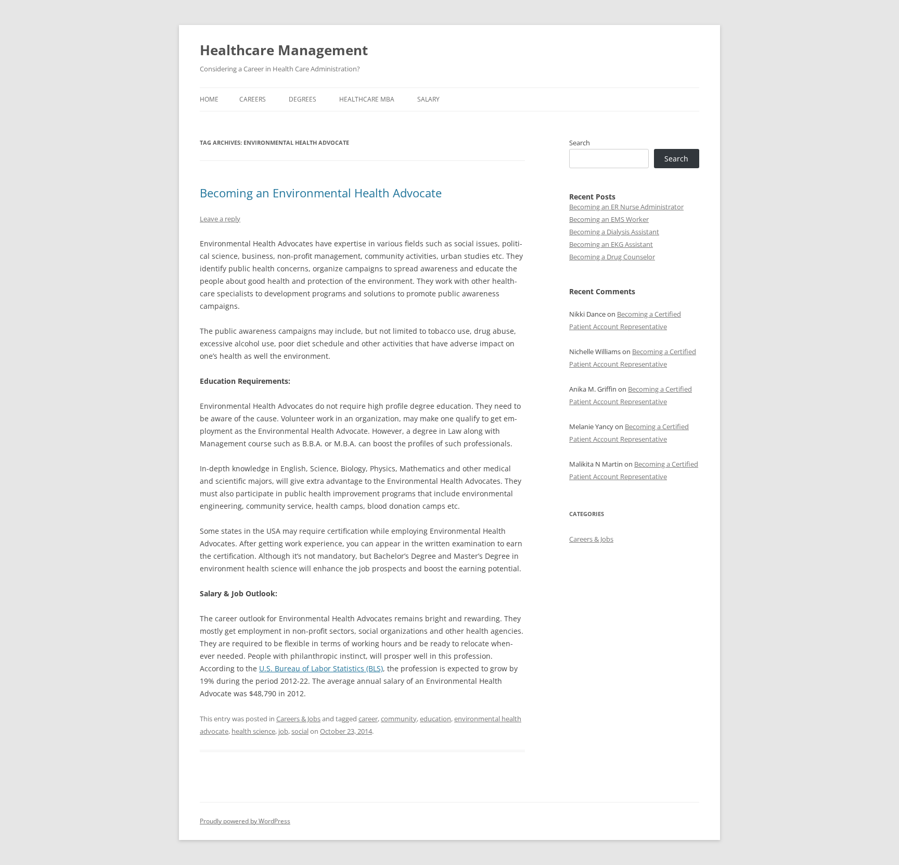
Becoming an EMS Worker (609, 219)
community (399, 718)
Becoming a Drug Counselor (612, 256)
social (300, 731)
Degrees (302, 99)
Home (209, 99)
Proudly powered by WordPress (245, 821)
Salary (428, 99)
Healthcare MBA (366, 99)
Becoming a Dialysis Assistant (614, 231)
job (283, 731)
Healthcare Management (284, 50)
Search (579, 142)
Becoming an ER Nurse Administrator (626, 206)
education (435, 718)
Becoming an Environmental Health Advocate (321, 192)
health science (253, 731)
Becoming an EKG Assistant (611, 244)
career (368, 718)
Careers (252, 99)
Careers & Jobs (298, 718)
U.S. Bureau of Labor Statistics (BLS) (321, 668)
